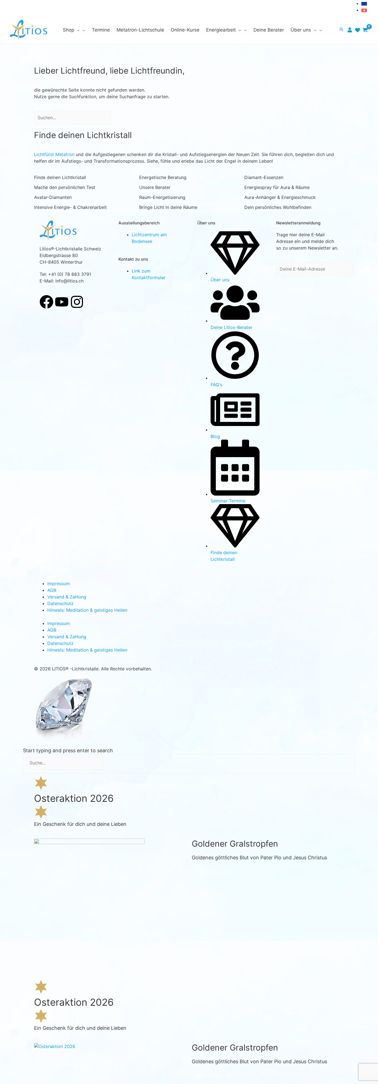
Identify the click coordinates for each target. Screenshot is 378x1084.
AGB (51, 590)
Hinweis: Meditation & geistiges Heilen (87, 610)
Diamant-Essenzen (263, 177)
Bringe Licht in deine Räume (168, 207)
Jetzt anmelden (298, 288)
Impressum (58, 583)
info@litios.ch (69, 281)
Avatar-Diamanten (53, 197)
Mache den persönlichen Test (64, 187)
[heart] (358, 30)
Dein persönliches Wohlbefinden (277, 207)
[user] (350, 29)
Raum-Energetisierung (162, 197)
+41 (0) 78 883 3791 (69, 274)
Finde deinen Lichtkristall (60, 177)
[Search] (117, 117)
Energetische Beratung (163, 177)
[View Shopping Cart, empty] (365, 30)
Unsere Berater (154, 187)
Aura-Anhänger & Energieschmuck (280, 197)
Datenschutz (60, 603)
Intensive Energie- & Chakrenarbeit (70, 207)
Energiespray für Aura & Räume (277, 187)
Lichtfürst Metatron (54, 154)
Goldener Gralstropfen (235, 844)
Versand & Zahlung (66, 597)
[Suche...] (65, 763)
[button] (77, 30)
